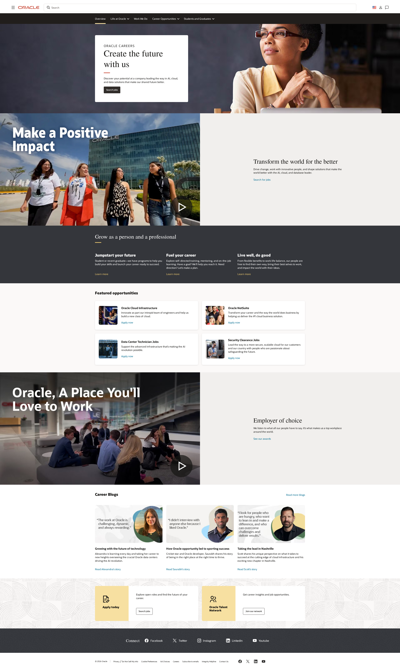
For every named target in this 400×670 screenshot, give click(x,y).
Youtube (264, 640)
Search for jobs (261, 179)
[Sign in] (380, 7)
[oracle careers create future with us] (100, 169)
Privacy (116, 661)
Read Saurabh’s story (178, 569)
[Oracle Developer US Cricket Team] (200, 524)
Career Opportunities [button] (164, 18)
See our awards (262, 438)
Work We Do (140, 18)
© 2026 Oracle (101, 661)
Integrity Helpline (209, 661)
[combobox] (200, 7)
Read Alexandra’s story (108, 569)
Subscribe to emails (190, 661)
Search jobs (111, 89)
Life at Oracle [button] (118, 18)
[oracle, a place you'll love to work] (100, 428)
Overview (100, 18)
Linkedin (237, 640)
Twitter (183, 640)
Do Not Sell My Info (130, 661)
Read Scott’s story (247, 569)
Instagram (209, 640)
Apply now (127, 322)
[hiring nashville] (271, 524)
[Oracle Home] (29, 7)
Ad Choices (165, 661)
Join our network (252, 610)
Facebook (156, 640)
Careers (176, 661)
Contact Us (223, 661)
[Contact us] (387, 7)
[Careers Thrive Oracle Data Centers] (128, 524)
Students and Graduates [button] (197, 18)
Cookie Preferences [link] (149, 661)
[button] (13, 7)
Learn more (101, 274)
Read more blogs (295, 494)
